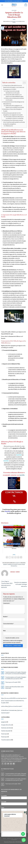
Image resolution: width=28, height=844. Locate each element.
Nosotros (14, 839)
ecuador (19, 564)
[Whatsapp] (24, 840)
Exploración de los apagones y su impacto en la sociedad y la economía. (15, 106)
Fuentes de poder (5, 730)
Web (4, 630)
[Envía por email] (15, 557)
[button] (23, 82)
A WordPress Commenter (8, 710)
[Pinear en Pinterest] (18, 557)
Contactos (17, 838)
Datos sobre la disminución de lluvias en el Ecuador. (15, 99)
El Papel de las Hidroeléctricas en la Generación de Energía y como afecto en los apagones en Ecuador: (13, 87)
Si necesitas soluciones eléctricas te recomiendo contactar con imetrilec (15, 117)
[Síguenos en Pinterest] (14, 763)
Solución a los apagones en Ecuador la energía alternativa (20, 584)
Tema (2, 807)
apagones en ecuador (12, 564)
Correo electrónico (8, 623)
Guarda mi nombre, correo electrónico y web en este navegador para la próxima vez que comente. (12, 640)
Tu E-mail (3, 801)
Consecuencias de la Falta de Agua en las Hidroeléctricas (13, 102)
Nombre (5, 616)
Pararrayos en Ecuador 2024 (13, 682)
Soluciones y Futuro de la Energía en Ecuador (12, 110)
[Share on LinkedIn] (21, 557)
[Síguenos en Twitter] (8, 763)
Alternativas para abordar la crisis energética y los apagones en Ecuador (13, 113)
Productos (10, 838)
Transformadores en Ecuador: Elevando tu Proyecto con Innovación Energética (15, 672)
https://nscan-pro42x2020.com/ (9, 698)
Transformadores (5, 739)
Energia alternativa (6, 725)
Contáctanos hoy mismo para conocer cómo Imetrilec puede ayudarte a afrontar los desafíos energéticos (14, 122)
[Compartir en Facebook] (9, 557)
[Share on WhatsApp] (7, 557)
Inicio (4, 838)
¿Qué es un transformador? (15, 706)
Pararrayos (4, 733)
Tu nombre (4, 795)
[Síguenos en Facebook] (2, 763)
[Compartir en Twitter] (12, 557)
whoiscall (3, 706)
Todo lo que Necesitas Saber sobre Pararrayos (14, 687)
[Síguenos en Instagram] (5, 763)
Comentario (6, 603)
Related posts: (9, 125)
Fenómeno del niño (6, 728)
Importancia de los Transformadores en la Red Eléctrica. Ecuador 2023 (14, 700)
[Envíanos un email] (11, 763)
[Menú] (2, 5)
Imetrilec (18, 455)
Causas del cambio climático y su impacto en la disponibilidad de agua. (14, 95)
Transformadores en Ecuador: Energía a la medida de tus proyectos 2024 (15, 677)
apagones (14, 10)
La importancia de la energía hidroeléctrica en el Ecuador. (13, 92)
